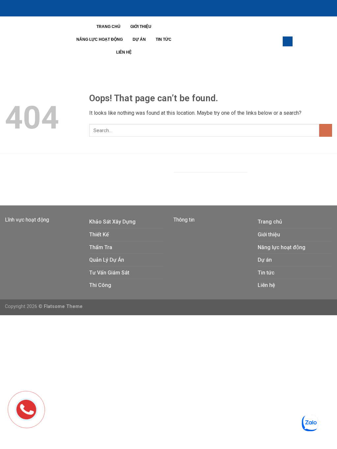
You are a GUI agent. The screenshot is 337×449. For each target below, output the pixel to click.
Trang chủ (108, 26)
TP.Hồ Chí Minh (134, 176)
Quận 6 (105, 176)
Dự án (139, 39)
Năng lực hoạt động (99, 39)
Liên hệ (124, 52)
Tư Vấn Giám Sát (109, 273)
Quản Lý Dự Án (106, 260)
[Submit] (325, 130)
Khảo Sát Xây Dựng (112, 222)
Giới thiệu (140, 26)
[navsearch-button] (288, 41)
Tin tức (163, 39)
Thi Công (100, 285)
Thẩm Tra (100, 247)
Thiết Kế (99, 234)
